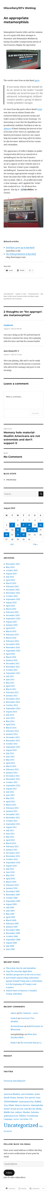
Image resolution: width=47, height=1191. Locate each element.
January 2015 (11, 695)
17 (29, 530)
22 (18, 534)
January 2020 (11, 625)
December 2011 (13, 814)
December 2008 (13, 930)
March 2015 (11, 689)
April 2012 (10, 801)
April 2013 (10, 763)
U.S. (31, 1119)
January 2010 (11, 888)
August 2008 (11, 943)
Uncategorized (33, 294)
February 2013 (12, 769)
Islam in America (22, 1105)
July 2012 (10, 792)
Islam (11, 1105)
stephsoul (8, 325)
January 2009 (11, 926)
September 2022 (13, 599)
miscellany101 (8, 294)
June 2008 (10, 949)
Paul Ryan (30, 296)
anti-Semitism (27, 1094)
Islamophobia (37, 1105)
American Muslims (12, 1094)
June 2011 (10, 833)
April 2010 (10, 878)
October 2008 (12, 936)
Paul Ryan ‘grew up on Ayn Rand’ (20, 247)
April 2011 (10, 840)
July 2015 (10, 676)
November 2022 (13, 593)
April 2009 (10, 917)
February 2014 (12, 731)
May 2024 (10, 567)
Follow (9, 1173)
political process (11, 1116)
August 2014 (11, 711)
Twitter (8, 1072)
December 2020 (13, 615)
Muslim (26, 1112)
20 (6, 534)
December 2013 (13, 737)
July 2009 (10, 907)
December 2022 (13, 589)
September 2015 (13, 673)
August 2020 (11, 621)
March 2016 (11, 657)
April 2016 (10, 654)
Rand (36, 296)
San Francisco (17, 299)
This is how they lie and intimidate (21, 968)
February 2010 (12, 885)
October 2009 (12, 898)
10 (29, 525)
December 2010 (13, 853)
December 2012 (13, 776)
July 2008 (10, 946)
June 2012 (10, 795)
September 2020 (13, 618)
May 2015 (10, 682)
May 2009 (10, 914)
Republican (8, 299)
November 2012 (13, 779)
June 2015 (10, 679)
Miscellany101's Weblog (20, 8)
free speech (30, 1097)
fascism (20, 1097)
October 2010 (12, 859)
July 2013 (10, 753)
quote (37, 80)
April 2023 (10, 580)
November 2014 (13, 702)
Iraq (6, 1105)
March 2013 (11, 766)
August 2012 (11, 788)
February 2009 (12, 923)
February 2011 (12, 846)
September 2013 (13, 747)
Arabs (37, 1094)
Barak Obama (10, 1097)
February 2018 (12, 641)
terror (16, 1119)
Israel (15, 296)
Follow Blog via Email (17, 1144)
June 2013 (10, 756)
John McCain (29, 1109)
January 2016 (11, 660)
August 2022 (11, 602)
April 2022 (10, 605)
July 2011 (10, 830)
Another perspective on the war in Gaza (23, 974)
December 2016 (13, 644)
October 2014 (12, 705)
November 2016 (13, 647)
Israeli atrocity (16, 1109)
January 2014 (11, 734)
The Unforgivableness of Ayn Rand (21, 254)
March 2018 (11, 638)
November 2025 (13, 564)
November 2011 (13, 817)
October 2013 (12, 743)
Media (39, 1108)
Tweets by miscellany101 (14, 1081)
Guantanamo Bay (26, 1101)
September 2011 (13, 824)
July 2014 (10, 715)
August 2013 (11, 750)
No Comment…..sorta (28, 1013)
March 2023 (11, 583)
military (18, 1112)
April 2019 (10, 628)
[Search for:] (21, 494)
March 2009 (11, 920)
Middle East (9, 1112)
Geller (10, 296)
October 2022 (12, 596)
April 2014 (10, 724)
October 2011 (12, 821)
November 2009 (13, 894)
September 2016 (13, 650)
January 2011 (11, 849)
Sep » (35, 544)
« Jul (11, 544)
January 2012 (11, 811)
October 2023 (12, 570)
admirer (7, 128)
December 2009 (13, 891)
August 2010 (11, 865)
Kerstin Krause (17, 1026)
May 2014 (10, 721)
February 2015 (12, 692)
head (40, 109)
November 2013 (13, 740)
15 (18, 530)
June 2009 (10, 910)
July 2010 (10, 869)
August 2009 (11, 904)
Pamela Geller (22, 296)
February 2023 (12, 586)
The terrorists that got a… (31, 1042)
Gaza (38, 1097)
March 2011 (11, 843)
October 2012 (12, 782)
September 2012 (13, 785)
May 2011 (10, 837)
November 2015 (13, 666)
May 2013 (10, 760)
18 (35, 530)
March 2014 (11, 727)
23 (23, 534)
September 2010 (13, 862)
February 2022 (12, 612)
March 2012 (11, 804)
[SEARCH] (41, 493)
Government (11, 1101)
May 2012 (10, 798)
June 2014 (10, 718)
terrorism (24, 1119)
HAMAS (38, 1101)
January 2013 (11, 772)
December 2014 (13, 699)
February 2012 (12, 808)
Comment (35, 413)
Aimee (13, 1013)
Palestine (35, 1112)
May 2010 (10, 875)
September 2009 (13, 901)
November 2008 (13, 933)
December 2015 (13, 663)
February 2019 (12, 634)
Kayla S (14, 1042)
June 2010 (10, 872)
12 (40, 525)
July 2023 (10, 577)
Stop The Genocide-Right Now (19, 971)
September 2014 (13, 708)
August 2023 (11, 573)
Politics (22, 1115)
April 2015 (10, 686)
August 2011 (11, 827)
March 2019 (11, 631)
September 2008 (13, 939)
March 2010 (11, 882)
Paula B (14, 1018)
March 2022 (11, 609)
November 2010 (13, 856)
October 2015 (12, 670)
